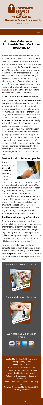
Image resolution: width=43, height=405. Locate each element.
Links (22, 384)
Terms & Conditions (11, 382)
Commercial (30, 373)
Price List (25, 382)
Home (9, 373)
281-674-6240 (21, 17)
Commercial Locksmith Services (22, 297)
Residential (18, 373)
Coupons (32, 376)
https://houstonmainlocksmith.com (21, 367)
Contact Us (21, 379)
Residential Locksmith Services (21, 264)
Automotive (10, 376)
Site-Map (34, 382)
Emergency (22, 376)
